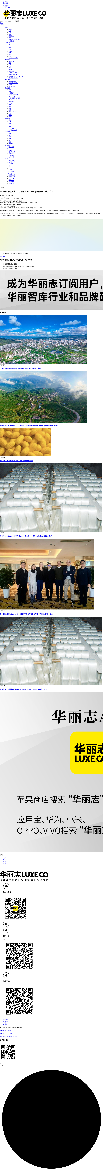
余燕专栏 (11, 157)
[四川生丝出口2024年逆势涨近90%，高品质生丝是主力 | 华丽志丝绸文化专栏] (51, 531)
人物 (6, 148)
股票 (10, 67)
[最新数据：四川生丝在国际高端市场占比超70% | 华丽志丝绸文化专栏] (51, 684)
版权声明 (11, 181)
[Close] (4, 939)
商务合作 (11, 178)
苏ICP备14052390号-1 (6, 1030)
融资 (10, 63)
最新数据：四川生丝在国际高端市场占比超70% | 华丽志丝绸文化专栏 (23, 689)
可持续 (10, 116)
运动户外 (7, 42)
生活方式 (7, 131)
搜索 (17, 21)
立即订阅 (2, 256)
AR (9, 167)
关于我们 (5, 2)
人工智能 (11, 163)
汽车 (10, 34)
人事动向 (11, 155)
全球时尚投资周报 (14, 72)
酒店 (10, 142)
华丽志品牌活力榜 (14, 81)
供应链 (10, 115)
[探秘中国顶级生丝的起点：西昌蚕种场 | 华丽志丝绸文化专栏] (43, 363)
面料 (10, 113)
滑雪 (10, 53)
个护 (10, 125)
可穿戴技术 (12, 162)
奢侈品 (7, 27)
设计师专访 (12, 152)
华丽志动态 (6, 7)
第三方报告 (12, 86)
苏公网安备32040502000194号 (8, 1036)
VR (9, 168)
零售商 (10, 103)
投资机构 (11, 71)
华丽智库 (5, 5)
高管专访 (11, 153)
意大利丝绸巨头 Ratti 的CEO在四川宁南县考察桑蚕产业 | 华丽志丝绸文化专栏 (26, 614)
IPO (10, 66)
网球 (10, 49)
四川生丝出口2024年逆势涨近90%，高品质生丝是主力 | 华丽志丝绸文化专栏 (26, 536)
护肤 (10, 120)
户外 (10, 46)
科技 (6, 158)
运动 (10, 44)
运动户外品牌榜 (13, 58)
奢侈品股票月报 (13, 74)
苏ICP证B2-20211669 (6, 1033)
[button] (6, 889)
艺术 (10, 137)
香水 (10, 123)
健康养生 (11, 143)
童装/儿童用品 (13, 111)
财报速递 (11, 61)
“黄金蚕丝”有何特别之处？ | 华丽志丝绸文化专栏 (16, 461)
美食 (10, 133)
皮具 (10, 106)
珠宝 (10, 31)
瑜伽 (10, 47)
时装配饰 (7, 88)
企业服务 (11, 171)
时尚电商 (11, 160)
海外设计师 (12, 96)
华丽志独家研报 (13, 83)
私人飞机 (11, 36)
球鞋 (10, 56)
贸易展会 (11, 101)
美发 (10, 126)
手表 (10, 32)
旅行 (10, 140)
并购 (10, 64)
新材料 (10, 170)
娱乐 (10, 138)
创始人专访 (12, 150)
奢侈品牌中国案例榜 (14, 39)
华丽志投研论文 (13, 78)
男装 (10, 91)
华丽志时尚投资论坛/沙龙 (16, 76)
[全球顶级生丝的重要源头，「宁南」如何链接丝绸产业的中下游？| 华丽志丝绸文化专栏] (43, 422)
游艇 (10, 37)
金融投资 (7, 59)
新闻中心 (11, 180)
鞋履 (10, 108)
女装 (10, 89)
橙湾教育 (5, 3)
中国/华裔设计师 (13, 94)
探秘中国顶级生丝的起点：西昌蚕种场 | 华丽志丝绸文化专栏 (20, 368)
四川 (4, 863)
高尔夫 (10, 51)
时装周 (10, 99)
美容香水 (7, 118)
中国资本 (11, 69)
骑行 (10, 54)
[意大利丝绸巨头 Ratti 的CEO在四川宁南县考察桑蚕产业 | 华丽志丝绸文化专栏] (47, 609)
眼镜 (10, 105)
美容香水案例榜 (13, 130)
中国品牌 (11, 93)
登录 (1, 23)
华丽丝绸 (11, 41)
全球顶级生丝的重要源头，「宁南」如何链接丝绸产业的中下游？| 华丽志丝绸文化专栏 (29, 425)
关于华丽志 (8, 173)
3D (9, 165)
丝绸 (4, 858)
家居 (10, 135)
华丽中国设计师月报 (14, 98)
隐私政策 (11, 183)
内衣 (10, 110)
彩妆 (10, 121)
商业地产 (7, 145)
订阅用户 (2, 24)
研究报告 (7, 79)
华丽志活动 (12, 176)
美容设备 (11, 128)
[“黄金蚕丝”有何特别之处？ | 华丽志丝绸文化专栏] (25, 456)
